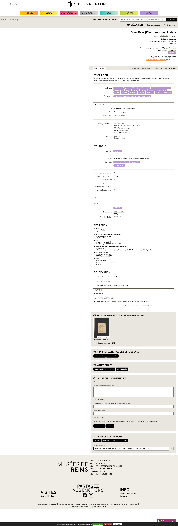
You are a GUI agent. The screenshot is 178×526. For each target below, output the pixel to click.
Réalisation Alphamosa (66, 504)
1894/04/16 (117, 217)
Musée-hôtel (129, 12)
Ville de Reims (42, 504)
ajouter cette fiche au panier (104, 369)
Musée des (29, 12)
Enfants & (47, 496)
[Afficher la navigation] (9, 4)
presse (117, 208)
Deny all (108, 524)
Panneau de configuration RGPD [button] (81, 507)
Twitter (97, 441)
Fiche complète (112, 356)
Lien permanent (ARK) (99, 445)
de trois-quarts (161, 90)
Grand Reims (52, 504)
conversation (119, 90)
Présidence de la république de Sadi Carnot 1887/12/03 (132, 96)
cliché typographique (121, 162)
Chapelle (109, 12)
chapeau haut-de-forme (163, 93)
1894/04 (127, 132)
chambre (141, 88)
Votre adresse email (99, 411)
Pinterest (116, 441)
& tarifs (128, 493)
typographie (134, 162)
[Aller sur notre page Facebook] (85, 495)
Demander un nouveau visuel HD (103, 343)
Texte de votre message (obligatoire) (103, 386)
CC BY (107, 339)
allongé (143, 90)
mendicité (133, 93)
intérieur (133, 88)
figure (128, 90)
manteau (150, 93)
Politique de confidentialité (119, 504)
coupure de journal (119, 115)
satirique (124, 88)
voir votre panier (170, 25)
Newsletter (123, 496)
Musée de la (69, 12)
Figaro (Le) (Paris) (118, 212)
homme (135, 90)
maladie (154, 88)
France (123, 138)
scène (117, 88)
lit (148, 88)
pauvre (124, 93)
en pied (151, 90)
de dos (117, 93)
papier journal (119, 165)
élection (141, 93)
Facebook (106, 441)
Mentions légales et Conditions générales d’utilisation (92, 504)
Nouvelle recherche (105, 19)
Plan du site (133, 504)
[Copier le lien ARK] (171, 449)
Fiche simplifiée (99, 356)
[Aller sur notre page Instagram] (91, 495)
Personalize (117, 524)
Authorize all (98, 524)
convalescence (165, 88)
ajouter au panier (154, 25)
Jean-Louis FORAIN (119, 124)
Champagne (124, 130)
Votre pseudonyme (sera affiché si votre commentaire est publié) (111, 403)
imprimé (171, 53)
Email (124, 441)
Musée (48, 12)
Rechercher (171, 20)
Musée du (89, 12)
